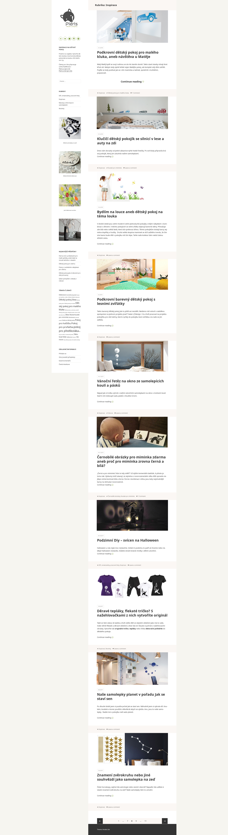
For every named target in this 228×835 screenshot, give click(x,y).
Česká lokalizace (64, 364)
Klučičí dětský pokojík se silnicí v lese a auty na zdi (130, 140)
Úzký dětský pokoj (67, 339)
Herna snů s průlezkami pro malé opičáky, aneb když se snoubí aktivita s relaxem (68, 258)
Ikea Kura (63, 315)
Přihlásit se (62, 354)
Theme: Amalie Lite (103, 829)
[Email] (65, 39)
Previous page (100, 821)
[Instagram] (74, 39)
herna (76, 312)
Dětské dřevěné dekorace (70, 176)
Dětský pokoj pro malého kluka (70, 306)
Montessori (72, 317)
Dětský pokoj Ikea (67, 299)
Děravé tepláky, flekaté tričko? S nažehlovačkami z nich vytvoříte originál (132, 613)
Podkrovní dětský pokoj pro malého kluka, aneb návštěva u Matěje (127, 54)
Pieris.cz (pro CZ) (64, 69)
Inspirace (62, 99)
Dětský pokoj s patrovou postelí (72, 310)
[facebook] (70, 39)
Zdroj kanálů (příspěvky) (67, 357)
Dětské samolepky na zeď (70, 143)
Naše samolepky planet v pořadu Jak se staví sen (131, 696)
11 (146, 821)
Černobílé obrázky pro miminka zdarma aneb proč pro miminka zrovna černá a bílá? (131, 461)
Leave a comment (131, 168)
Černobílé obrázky (76, 339)
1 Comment (136, 93)
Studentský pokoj (69, 334)
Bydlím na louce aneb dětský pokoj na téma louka (130, 213)
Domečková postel (71, 295)
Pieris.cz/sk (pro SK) (65, 71)
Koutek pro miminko (115, 168)
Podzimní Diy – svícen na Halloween (128, 540)
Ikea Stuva (69, 314)
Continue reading (144, 81)
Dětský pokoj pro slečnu (67, 264)
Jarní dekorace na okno (70, 210)
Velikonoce (70, 337)
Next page (165, 821)
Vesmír (74, 337)
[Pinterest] (79, 39)
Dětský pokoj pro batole (69, 303)
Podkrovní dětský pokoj (68, 320)
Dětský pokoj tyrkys (63, 312)
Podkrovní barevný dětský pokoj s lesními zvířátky (126, 301)
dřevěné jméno (71, 312)
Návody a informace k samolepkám (66, 104)
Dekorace (62, 295)
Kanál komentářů (65, 361)
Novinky (61, 109)
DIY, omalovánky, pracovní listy (69, 96)
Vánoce (110, 413)
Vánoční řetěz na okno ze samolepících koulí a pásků (130, 383)
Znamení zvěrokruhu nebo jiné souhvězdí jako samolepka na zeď (126, 777)
